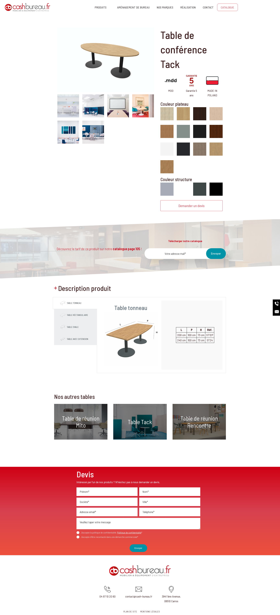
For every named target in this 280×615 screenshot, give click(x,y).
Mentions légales (150, 611)
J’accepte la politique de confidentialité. (111, 532)
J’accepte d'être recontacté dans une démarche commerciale (109, 537)
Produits (100, 7)
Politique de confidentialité (129, 532)
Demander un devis (191, 205)
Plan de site (130, 611)
